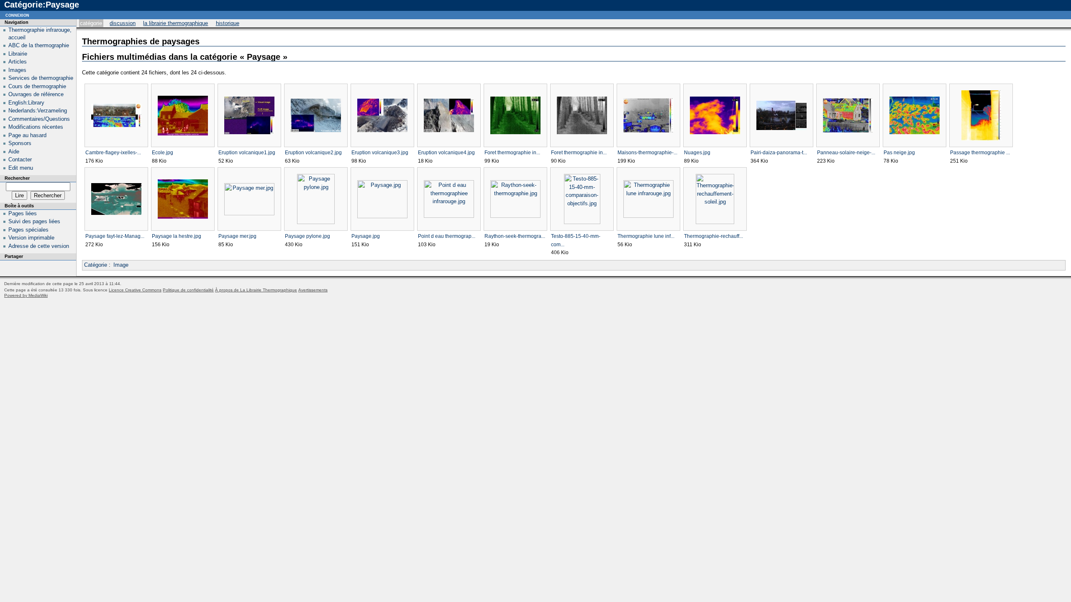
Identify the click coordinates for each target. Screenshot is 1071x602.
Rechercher (17, 178)
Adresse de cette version (38, 246)
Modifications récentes (35, 127)
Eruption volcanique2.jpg (313, 153)
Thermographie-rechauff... (713, 236)
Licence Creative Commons (135, 290)
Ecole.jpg (162, 153)
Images (17, 70)
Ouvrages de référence (36, 94)
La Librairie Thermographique (175, 23)
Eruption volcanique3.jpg (379, 153)
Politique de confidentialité (188, 290)
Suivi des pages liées (34, 221)
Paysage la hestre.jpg (176, 236)
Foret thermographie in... (512, 153)
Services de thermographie (40, 78)
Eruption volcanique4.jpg (446, 153)
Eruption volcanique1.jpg (246, 153)
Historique (227, 23)
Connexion (17, 15)
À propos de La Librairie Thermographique (256, 290)
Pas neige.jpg (899, 153)
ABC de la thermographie (38, 45)
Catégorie (91, 23)
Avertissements (313, 290)
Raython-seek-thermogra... (514, 236)
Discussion (123, 23)
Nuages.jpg (697, 153)
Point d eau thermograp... (446, 236)
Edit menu (20, 168)
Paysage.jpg (365, 236)
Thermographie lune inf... (645, 236)
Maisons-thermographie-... (647, 153)
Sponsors (19, 143)
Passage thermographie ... (980, 153)
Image (120, 265)
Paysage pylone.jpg (307, 236)
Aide (13, 151)
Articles (17, 62)
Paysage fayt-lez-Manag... (114, 236)
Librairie (17, 54)
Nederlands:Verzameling (37, 110)
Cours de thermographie (37, 86)
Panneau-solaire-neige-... (846, 153)
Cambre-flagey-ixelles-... (113, 153)
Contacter (20, 159)
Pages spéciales (28, 230)
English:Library (26, 102)
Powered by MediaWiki (26, 295)
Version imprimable (31, 238)
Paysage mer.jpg (237, 236)
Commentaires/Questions (39, 119)
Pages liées (22, 213)
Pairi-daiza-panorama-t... (779, 153)
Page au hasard (27, 135)
